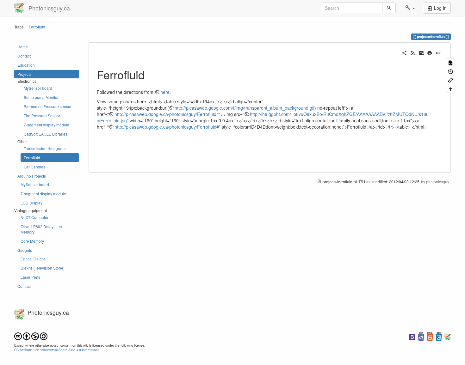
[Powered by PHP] (421, 336)
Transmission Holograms (45, 148)
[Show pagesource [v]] (450, 62)
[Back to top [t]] (450, 88)
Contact (24, 55)
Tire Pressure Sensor (42, 115)
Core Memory (32, 241)
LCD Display (31, 202)
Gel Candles (34, 166)
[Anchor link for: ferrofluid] (150, 74)
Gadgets (24, 250)
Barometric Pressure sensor (47, 106)
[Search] (389, 8)
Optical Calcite (33, 258)
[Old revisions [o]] (450, 71)
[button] (410, 8)
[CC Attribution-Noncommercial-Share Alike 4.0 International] (30, 335)
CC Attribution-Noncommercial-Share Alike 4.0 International (57, 349)
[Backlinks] (450, 80)
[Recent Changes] (413, 52)
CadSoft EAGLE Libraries (45, 134)
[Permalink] (438, 52)
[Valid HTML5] (430, 336)
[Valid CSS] (439, 336)
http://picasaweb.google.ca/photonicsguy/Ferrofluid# (167, 114)
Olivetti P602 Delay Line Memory (41, 229)
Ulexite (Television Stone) (43, 268)
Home (22, 46)
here (165, 92)
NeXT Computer (34, 217)
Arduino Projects (31, 176)
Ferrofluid (37, 26)
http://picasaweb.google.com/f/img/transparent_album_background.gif (244, 108)
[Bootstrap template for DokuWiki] (412, 336)
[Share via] (404, 52)
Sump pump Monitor (41, 97)
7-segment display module (46, 124)
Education (26, 65)
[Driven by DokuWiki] (447, 336)
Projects (24, 74)
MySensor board (38, 88)
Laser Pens (30, 277)
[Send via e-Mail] (421, 52)
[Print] (429, 52)
